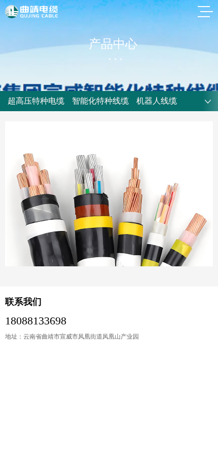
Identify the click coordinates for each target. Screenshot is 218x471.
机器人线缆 (156, 101)
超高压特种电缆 (36, 101)
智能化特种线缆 (100, 101)
